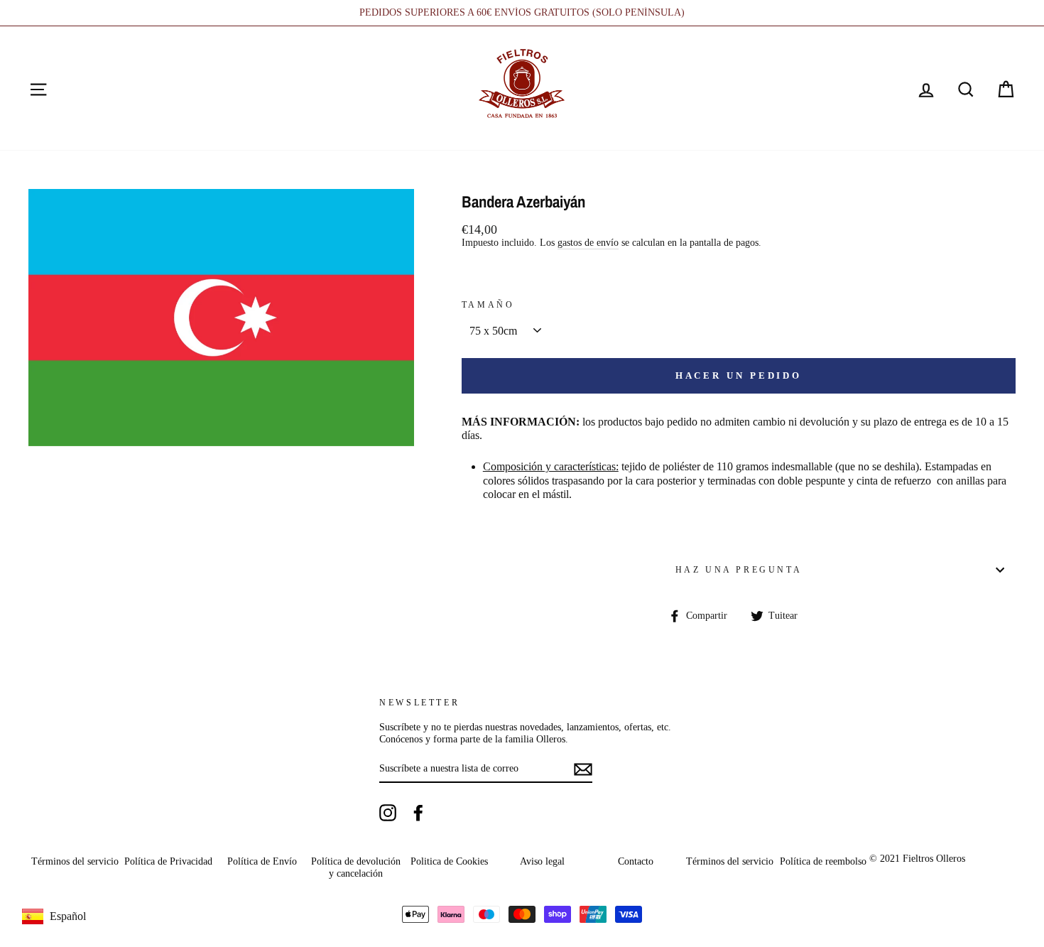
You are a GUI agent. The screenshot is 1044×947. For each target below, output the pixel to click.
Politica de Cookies (449, 861)
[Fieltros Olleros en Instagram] (387, 812)
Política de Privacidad (168, 861)
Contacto (635, 861)
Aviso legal (542, 861)
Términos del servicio (75, 861)
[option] (522, 12)
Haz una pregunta (739, 570)
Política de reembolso (823, 861)
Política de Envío (262, 861)
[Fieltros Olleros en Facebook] (418, 812)
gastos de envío (588, 242)
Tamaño (488, 305)
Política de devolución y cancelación (356, 867)
